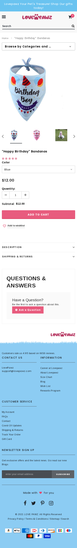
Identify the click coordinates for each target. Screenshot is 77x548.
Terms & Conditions (37, 519)
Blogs (5, 464)
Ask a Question (29, 309)
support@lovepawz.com (17, 371)
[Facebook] (25, 503)
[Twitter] (33, 503)
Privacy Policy (16, 519)
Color (6, 162)
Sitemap (54, 519)
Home (5, 38)
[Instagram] (51, 503)
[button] (10, 158)
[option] (38, 90)
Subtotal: (8, 203)
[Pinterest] (42, 503)
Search (65, 519)
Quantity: (8, 188)
